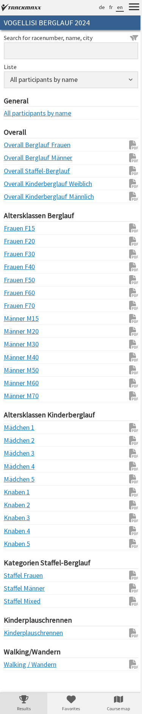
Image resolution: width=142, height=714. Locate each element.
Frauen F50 (19, 279)
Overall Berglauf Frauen (19, 144)
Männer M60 (19, 383)
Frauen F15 (19, 228)
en (114, 7)
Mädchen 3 (19, 453)
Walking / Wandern (19, 664)
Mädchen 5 (19, 479)
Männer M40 (19, 357)
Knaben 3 (17, 517)
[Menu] (128, 8)
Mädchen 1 (19, 427)
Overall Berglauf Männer (19, 157)
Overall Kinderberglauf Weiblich (19, 183)
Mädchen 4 (19, 466)
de (96, 7)
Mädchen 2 (19, 440)
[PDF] (124, 144)
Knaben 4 (17, 530)
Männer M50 (19, 370)
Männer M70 (19, 395)
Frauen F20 (19, 241)
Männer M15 (19, 318)
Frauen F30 (19, 253)
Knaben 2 (17, 504)
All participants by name (19, 113)
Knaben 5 (17, 543)
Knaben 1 (17, 492)
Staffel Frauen (19, 575)
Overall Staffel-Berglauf (19, 170)
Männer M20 (19, 331)
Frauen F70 (19, 305)
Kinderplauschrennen (19, 632)
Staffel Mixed (19, 601)
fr (105, 7)
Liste (10, 67)
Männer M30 (19, 344)
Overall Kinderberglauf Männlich (19, 196)
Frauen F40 (19, 266)
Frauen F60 (19, 292)
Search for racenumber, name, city (48, 38)
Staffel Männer (19, 588)
